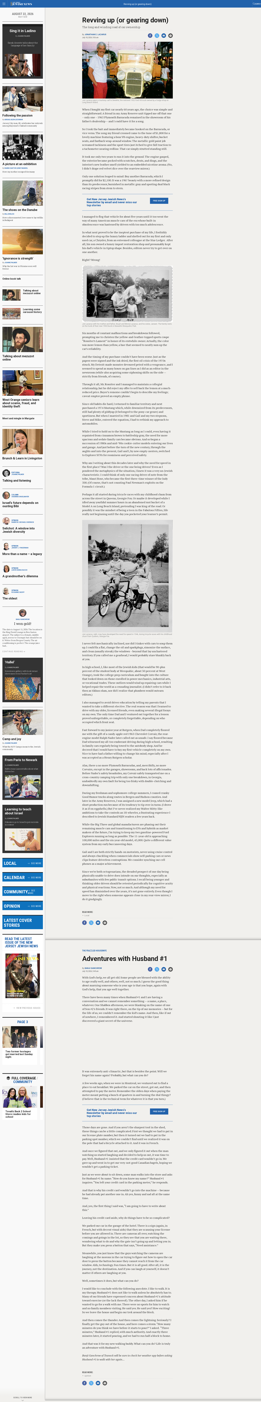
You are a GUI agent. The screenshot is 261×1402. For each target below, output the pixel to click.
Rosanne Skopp (17, 592)
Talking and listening (16, 480)
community (24, 1080)
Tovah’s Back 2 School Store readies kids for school (18, 1114)
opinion (87, 1376)
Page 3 (22, 1022)
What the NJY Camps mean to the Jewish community (21, 748)
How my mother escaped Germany (18, 171)
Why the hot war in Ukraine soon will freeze (19, 267)
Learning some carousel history (32, 311)
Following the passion (17, 115)
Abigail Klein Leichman (14, 119)
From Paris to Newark (21, 760)
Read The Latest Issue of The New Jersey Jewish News (21, 942)
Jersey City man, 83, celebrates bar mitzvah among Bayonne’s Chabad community (22, 124)
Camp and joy (11, 739)
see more (36, 863)
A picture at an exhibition (19, 164)
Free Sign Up (159, 201)
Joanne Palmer (24, 36)
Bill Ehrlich (9, 214)
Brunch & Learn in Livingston (22, 458)
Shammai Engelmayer (20, 496)
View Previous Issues (28, 1008)
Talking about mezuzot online (32, 292)
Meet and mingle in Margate (18, 418)
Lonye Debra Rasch (19, 570)
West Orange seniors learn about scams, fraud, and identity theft (20, 403)
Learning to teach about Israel (18, 811)
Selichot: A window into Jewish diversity (18, 530)
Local (86, 915)
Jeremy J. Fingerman (19, 548)
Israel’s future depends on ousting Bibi (20, 504)
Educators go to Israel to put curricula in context (21, 823)
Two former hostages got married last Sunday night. (19, 1054)
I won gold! (22, 623)
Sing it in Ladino (23, 31)
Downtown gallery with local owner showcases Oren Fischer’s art (21, 672)
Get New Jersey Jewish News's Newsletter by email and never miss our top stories (112, 202)
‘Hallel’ (10, 662)
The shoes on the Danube (19, 210)
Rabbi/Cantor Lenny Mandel (16, 168)
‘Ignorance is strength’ (17, 258)
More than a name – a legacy (22, 554)
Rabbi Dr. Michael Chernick (22, 522)
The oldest (10, 598)
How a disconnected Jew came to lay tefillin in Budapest (22, 219)
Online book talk (11, 278)
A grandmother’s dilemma (20, 576)
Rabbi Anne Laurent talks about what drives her (21, 770)
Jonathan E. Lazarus (95, 34)
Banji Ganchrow (93, 968)
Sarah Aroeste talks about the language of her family (23, 44)
